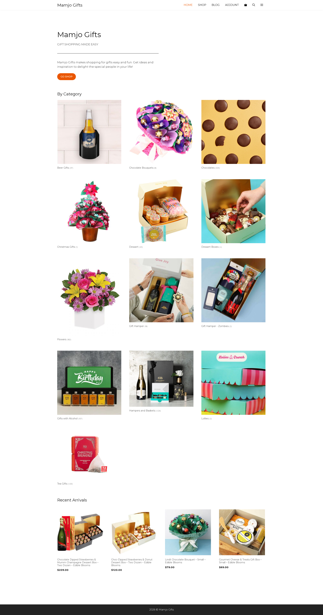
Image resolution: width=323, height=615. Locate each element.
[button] (262, 5)
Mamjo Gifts (69, 5)
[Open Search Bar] (254, 5)
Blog (216, 5)
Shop (202, 5)
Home (188, 5)
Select (62, 576)
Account (232, 5)
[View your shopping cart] (246, 5)
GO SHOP (67, 76)
